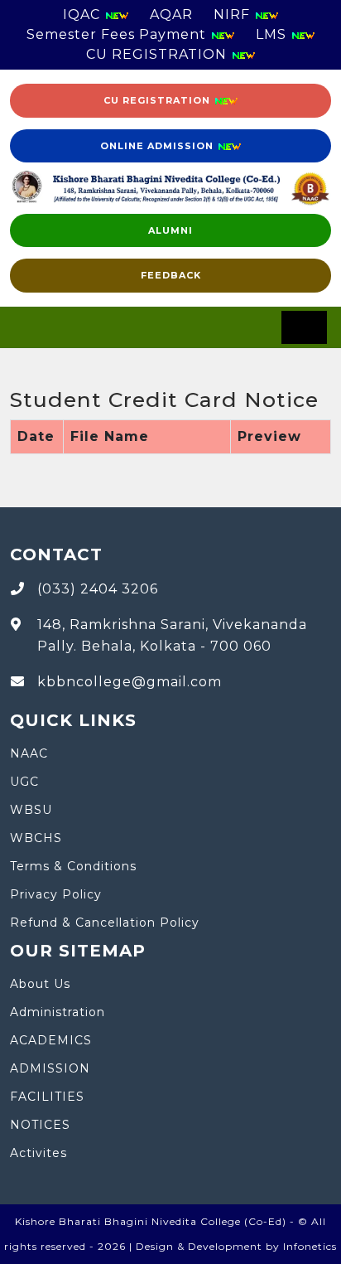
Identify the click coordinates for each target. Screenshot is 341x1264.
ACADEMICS (51, 1040)
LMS (273, 34)
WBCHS (36, 838)
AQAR (171, 14)
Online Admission (158, 146)
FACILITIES (47, 1096)
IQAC (83, 14)
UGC (24, 781)
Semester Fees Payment (118, 34)
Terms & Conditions (73, 866)
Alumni (170, 230)
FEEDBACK (171, 275)
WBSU (31, 809)
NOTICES (40, 1124)
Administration (57, 1012)
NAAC (29, 753)
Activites (38, 1152)
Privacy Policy (56, 894)
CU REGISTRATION (158, 54)
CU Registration (158, 100)
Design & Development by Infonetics (236, 1246)
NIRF (234, 14)
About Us (40, 983)
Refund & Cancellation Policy (104, 922)
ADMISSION (50, 1068)
